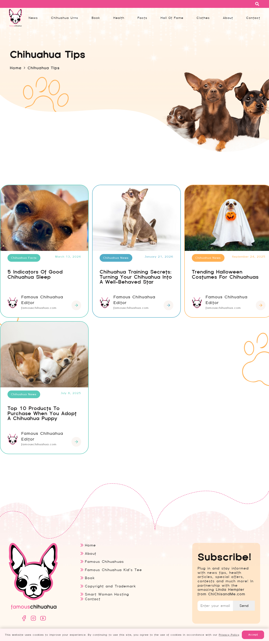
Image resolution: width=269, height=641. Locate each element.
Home (90, 545)
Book (90, 578)
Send (244, 606)
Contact (92, 599)
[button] (150, 17)
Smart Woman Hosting (107, 594)
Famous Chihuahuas (104, 561)
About (90, 553)
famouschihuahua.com (39, 307)
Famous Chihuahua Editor (42, 300)
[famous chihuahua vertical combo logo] (15, 18)
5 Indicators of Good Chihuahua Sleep (35, 274)
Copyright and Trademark (110, 586)
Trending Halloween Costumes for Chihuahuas (225, 274)
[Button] (76, 305)
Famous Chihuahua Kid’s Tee (113, 570)
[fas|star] (23, 618)
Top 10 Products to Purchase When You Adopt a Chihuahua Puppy (42, 413)
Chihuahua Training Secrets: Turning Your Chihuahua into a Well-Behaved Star (136, 277)
